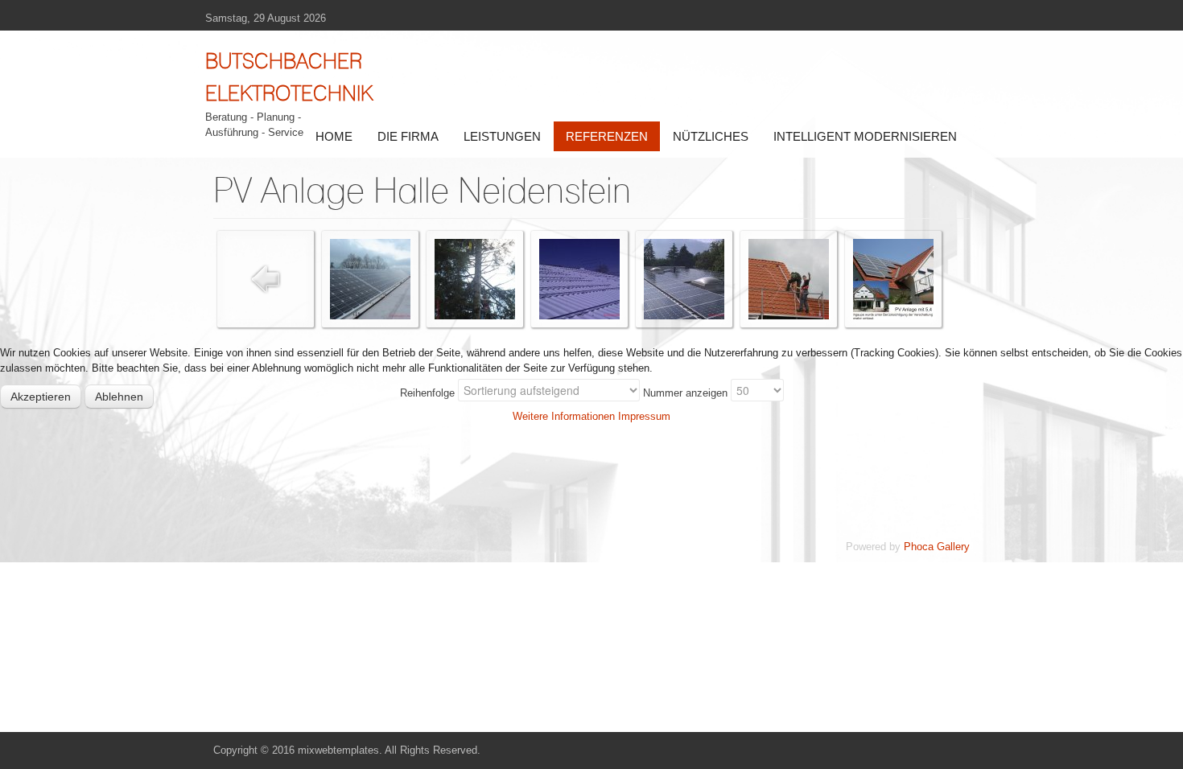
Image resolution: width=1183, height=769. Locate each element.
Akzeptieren (40, 396)
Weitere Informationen (564, 416)
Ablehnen (119, 396)
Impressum (644, 416)
